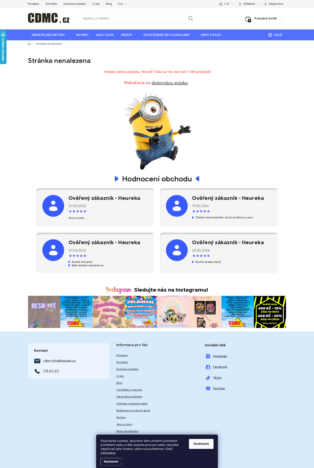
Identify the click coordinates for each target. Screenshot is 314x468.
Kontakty (51, 3)
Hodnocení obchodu (157, 178)
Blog (109, 3)
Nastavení (111, 461)
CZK (227, 3)
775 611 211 (51, 371)
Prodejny (33, 3)
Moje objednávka (127, 431)
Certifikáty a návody (129, 390)
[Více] (275, 34)
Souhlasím (201, 444)
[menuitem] (50, 34)
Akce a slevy (124, 424)
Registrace (276, 3)
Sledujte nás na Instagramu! (171, 290)
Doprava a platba (75, 3)
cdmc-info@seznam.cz (59, 361)
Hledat (191, 18)
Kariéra (121, 417)
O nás (96, 3)
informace (107, 453)
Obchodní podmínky (129, 396)
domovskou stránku (170, 82)
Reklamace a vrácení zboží (133, 410)
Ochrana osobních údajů (132, 403)
